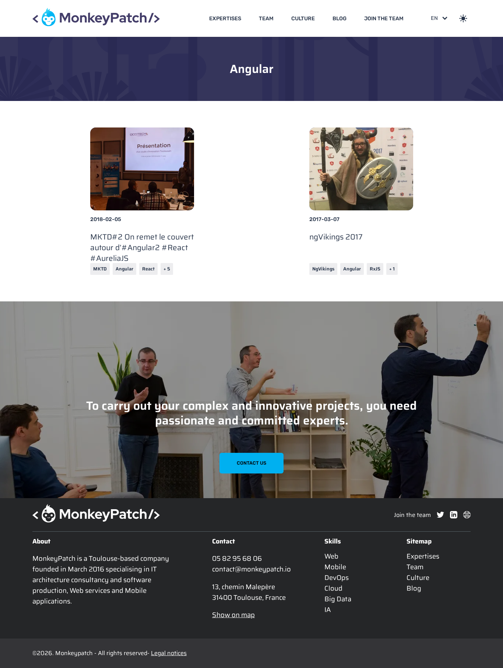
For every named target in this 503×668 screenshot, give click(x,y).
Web (331, 556)
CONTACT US (251, 463)
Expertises (225, 18)
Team (266, 18)
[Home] (96, 18)
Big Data (337, 599)
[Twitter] (440, 514)
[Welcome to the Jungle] (467, 514)
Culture (303, 18)
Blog (340, 18)
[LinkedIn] (453, 514)
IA (327, 609)
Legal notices (169, 653)
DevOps (336, 577)
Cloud (333, 588)
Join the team (384, 18)
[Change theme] (463, 18)
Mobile (335, 567)
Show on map (233, 614)
